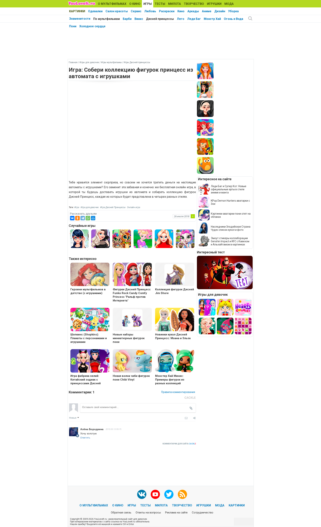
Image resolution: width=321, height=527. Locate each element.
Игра (76, 207)
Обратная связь (121, 512)
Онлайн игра (133, 207)
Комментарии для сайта (179, 444)
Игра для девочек (90, 207)
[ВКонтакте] (72, 218)
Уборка (233, 11)
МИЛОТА (174, 4)
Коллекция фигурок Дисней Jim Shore (174, 291)
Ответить (85, 437)
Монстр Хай (212, 19)
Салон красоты (117, 11)
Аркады (193, 11)
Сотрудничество (202, 512)
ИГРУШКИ (214, 4)
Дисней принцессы (160, 19)
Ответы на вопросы (148, 512)
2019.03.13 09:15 (113, 429)
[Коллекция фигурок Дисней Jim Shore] (174, 274)
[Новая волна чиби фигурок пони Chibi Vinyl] (132, 361)
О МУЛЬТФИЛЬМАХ (112, 4)
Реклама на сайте (176, 512)
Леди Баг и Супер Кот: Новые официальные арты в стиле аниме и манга (228, 189)
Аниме (206, 11)
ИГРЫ (147, 4)
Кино (180, 11)
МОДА (229, 4)
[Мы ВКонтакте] (141, 494)
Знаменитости (79, 18)
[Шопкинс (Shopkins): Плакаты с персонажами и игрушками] (89, 320)
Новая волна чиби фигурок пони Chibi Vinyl (131, 377)
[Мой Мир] (93, 218)
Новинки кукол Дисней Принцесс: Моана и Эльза (173, 336)
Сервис (136, 11)
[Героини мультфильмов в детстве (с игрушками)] (89, 275)
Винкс (138, 19)
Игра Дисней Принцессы (113, 207)
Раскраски (166, 11)
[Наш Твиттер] (169, 494)
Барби (127, 19)
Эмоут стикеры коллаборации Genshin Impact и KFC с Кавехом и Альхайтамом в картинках (230, 241)
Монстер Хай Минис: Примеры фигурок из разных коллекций (169, 379)
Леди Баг (194, 19)
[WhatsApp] (88, 218)
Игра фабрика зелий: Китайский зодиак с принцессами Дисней (85, 379)
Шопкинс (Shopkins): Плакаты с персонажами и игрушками (88, 338)
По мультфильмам (106, 19)
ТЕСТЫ (160, 4)
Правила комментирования (178, 392)
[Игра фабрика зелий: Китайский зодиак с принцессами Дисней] (89, 361)
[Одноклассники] (77, 218)
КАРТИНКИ (77, 11)
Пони (72, 26)
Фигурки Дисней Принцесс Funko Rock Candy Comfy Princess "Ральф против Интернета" (132, 295)
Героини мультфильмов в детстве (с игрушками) (88, 291)
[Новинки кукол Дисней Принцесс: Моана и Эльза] (174, 320)
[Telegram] (82, 218)
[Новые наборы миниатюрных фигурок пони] (132, 319)
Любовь (150, 11)
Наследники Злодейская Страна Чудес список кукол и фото (230, 228)
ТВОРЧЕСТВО (194, 4)
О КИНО (134, 4)
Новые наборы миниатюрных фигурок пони (129, 338)
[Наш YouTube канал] (155, 494)
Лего (180, 19)
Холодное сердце (92, 26)
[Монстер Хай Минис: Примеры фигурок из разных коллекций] (174, 361)
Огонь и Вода (233, 19)
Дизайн (219, 11)
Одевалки (95, 11)
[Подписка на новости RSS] (182, 494)
